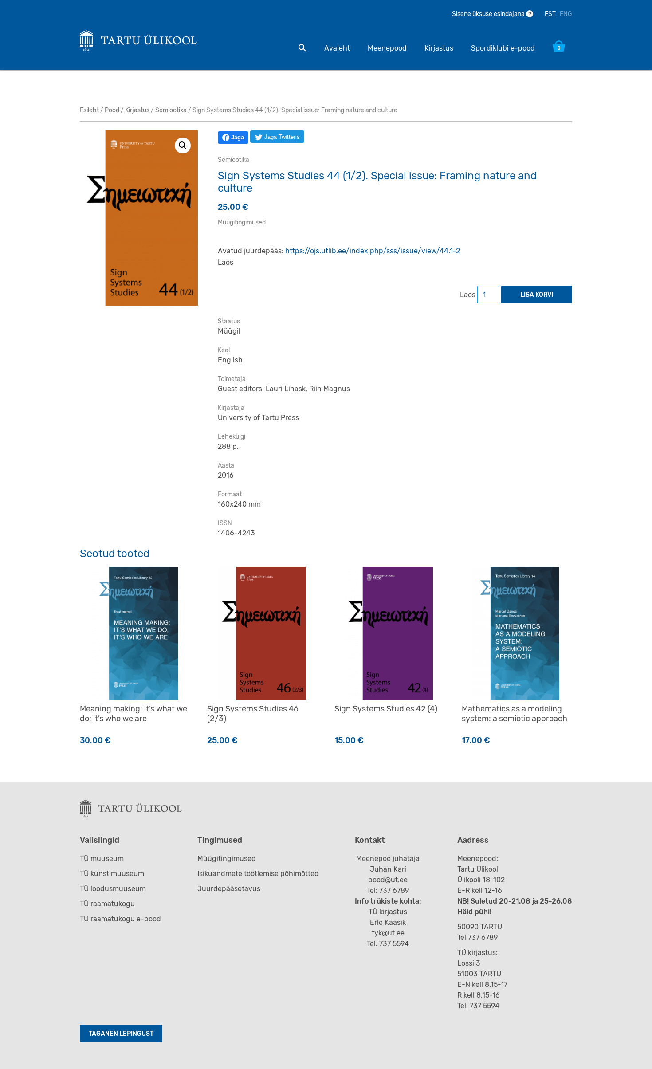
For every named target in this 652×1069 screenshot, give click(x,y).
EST (550, 14)
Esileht (89, 110)
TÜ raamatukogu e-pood (120, 919)
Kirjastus (438, 48)
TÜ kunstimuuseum (112, 873)
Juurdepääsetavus (228, 888)
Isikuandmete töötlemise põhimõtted (258, 873)
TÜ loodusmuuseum (113, 888)
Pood (112, 110)
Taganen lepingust (121, 1034)
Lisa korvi (536, 295)
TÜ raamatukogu (107, 904)
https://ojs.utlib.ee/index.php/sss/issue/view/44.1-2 (372, 251)
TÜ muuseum (102, 858)
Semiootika (171, 110)
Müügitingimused (242, 222)
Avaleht (337, 48)
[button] (183, 145)
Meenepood (387, 48)
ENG (566, 14)
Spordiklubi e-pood (503, 48)
